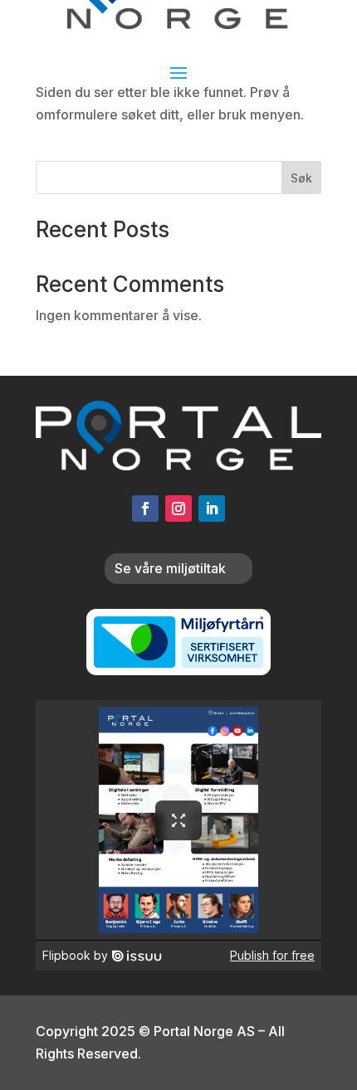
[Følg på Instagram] (178, 508)
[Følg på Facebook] (145, 508)
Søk (301, 178)
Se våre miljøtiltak (170, 568)
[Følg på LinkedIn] (211, 508)
